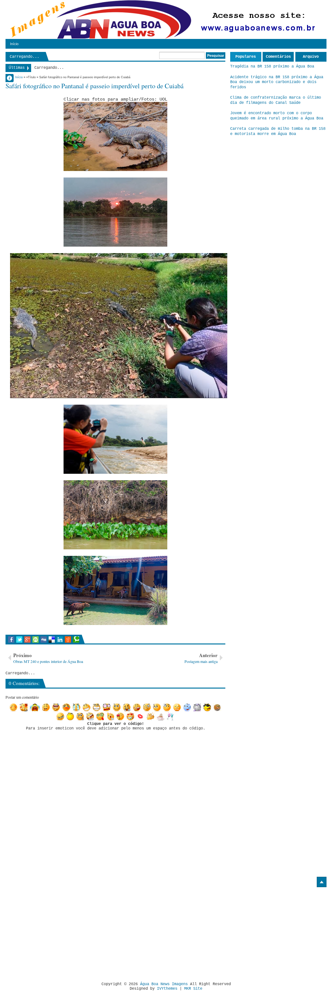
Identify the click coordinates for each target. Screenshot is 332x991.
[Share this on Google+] (27, 639)
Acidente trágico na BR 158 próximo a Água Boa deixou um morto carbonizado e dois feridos (276, 82)
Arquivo (311, 57)
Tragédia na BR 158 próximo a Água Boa (272, 66)
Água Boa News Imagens (164, 984)
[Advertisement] (60, 932)
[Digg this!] (44, 639)
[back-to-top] (321, 882)
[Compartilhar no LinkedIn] (60, 639)
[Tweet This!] (19, 639)
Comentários (278, 57)
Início (14, 44)
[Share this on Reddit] (68, 639)
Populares (245, 57)
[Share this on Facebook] (11, 639)
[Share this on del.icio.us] (52, 639)
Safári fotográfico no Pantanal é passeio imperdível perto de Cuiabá (95, 85)
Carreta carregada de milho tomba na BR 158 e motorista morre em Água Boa (278, 131)
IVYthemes (167, 988)
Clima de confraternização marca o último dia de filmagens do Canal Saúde (275, 100)
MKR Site (193, 988)
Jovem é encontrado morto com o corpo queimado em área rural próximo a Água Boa (276, 116)
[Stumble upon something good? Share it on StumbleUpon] (35, 639)
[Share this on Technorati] (76, 639)
